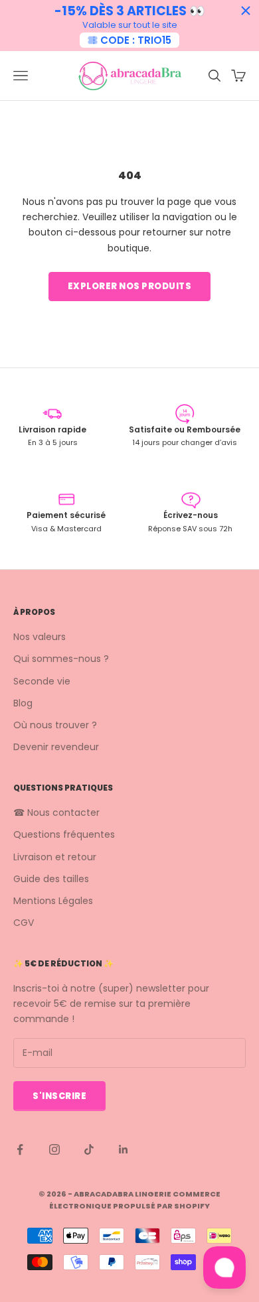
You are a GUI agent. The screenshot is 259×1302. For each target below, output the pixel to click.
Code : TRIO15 (135, 40)
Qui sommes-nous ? (61, 658)
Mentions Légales (53, 900)
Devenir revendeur (56, 746)
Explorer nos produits (130, 286)
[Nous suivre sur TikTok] (89, 1149)
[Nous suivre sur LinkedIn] (123, 1149)
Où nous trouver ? (55, 725)
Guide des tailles (51, 878)
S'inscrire (59, 1096)
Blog (23, 703)
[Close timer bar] (245, 10)
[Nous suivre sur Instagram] (54, 1149)
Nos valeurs (39, 636)
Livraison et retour (54, 857)
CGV (23, 922)
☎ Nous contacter (56, 812)
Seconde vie (41, 681)
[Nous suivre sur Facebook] (20, 1149)
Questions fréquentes (64, 834)
